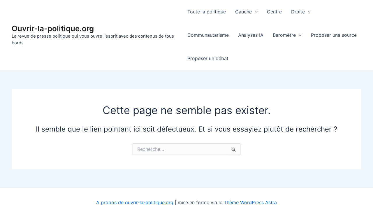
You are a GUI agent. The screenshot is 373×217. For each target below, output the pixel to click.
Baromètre (284, 35)
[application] (255, 11)
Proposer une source (334, 35)
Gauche (243, 12)
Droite (298, 12)
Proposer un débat (207, 58)
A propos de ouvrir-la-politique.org (134, 202)
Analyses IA (250, 35)
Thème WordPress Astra (250, 202)
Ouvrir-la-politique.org (53, 28)
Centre (274, 12)
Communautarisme (208, 35)
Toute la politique (206, 12)
